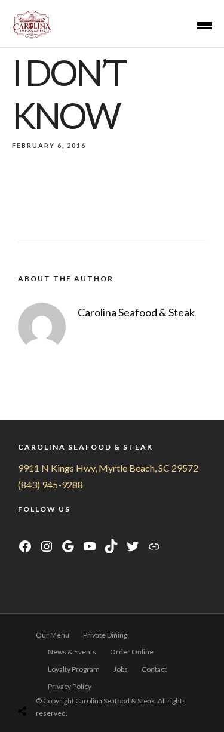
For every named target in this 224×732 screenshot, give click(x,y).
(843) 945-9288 (50, 484)
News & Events (72, 651)
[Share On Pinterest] (65, 681)
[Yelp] (82, 530)
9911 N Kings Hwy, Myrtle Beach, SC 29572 (108, 467)
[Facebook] (23, 530)
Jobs (120, 669)
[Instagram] (38, 530)
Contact (154, 669)
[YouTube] (53, 530)
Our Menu (52, 634)
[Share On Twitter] (48, 681)
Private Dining (105, 634)
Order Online (132, 651)
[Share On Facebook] (31, 681)
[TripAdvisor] (68, 530)
